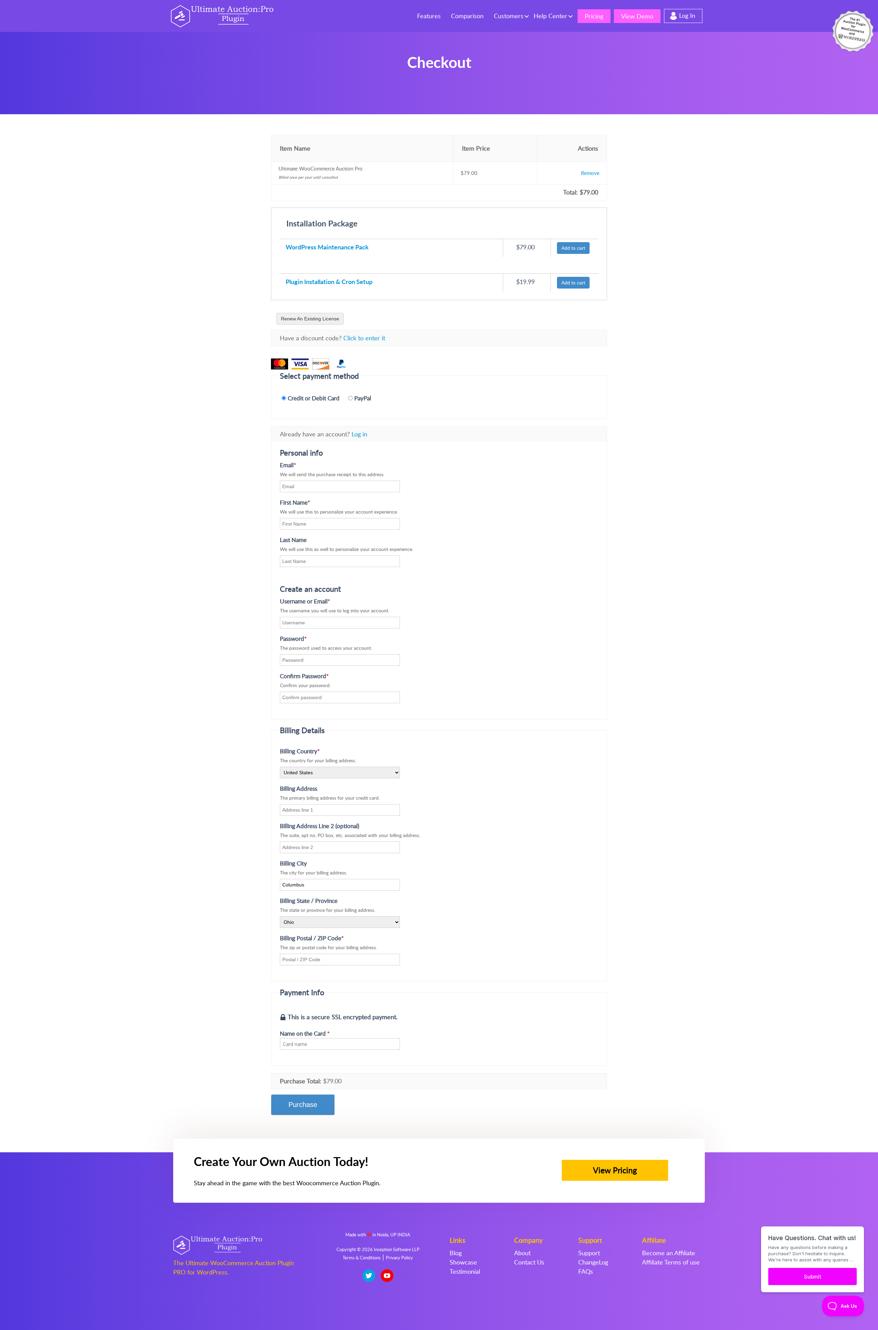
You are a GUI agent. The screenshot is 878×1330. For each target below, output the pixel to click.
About (522, 1253)
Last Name (293, 540)
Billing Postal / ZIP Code (323, 938)
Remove (590, 172)
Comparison (467, 16)
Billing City (293, 863)
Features (429, 16)
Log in (359, 434)
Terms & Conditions (362, 1258)
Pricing (594, 16)
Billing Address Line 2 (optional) (319, 826)
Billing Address (298, 788)
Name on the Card (305, 1033)
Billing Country (311, 751)
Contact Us (529, 1262)
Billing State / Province (308, 901)
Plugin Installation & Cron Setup (329, 281)
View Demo (637, 16)
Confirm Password (315, 676)
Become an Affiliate (668, 1253)
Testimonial (465, 1271)
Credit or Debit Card (314, 398)
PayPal (362, 398)
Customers (508, 16)
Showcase (463, 1262)
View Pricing (615, 1170)
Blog (456, 1253)
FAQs (585, 1271)
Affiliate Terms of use (671, 1262)
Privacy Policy (399, 1258)
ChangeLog (593, 1262)
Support (589, 1253)
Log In (687, 15)
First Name (306, 502)
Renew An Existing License (310, 318)
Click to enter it (364, 338)
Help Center (550, 16)
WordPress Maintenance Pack (327, 247)
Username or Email (316, 601)
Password (304, 639)
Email (299, 465)
